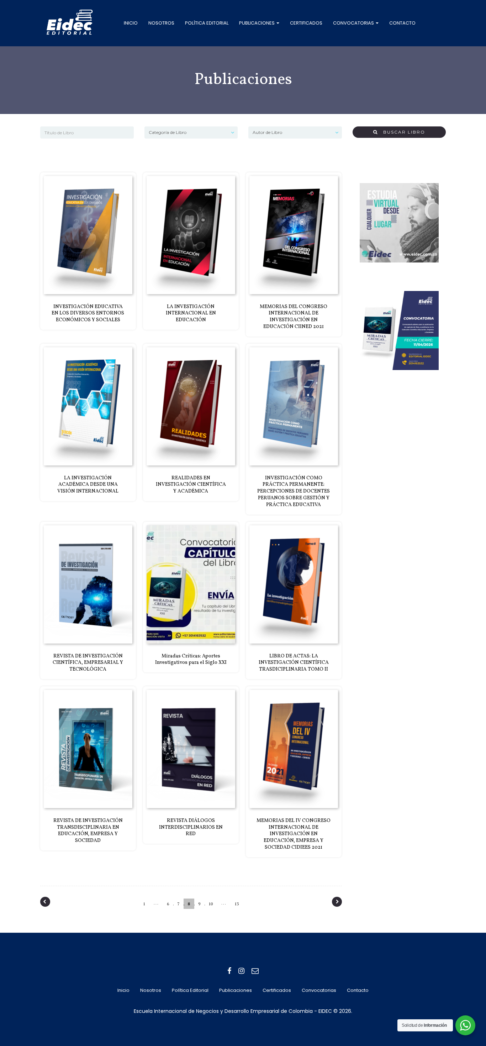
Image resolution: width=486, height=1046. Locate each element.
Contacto (402, 23)
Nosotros (161, 23)
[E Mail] (255, 971)
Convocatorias (354, 23)
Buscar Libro (401, 132)
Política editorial (206, 23)
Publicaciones (257, 23)
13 (236, 903)
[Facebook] (229, 971)
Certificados (306, 23)
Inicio (131, 23)
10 (210, 903)
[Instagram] (241, 971)
